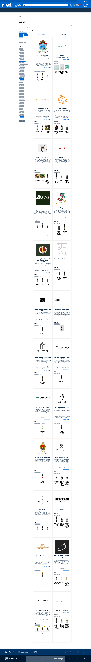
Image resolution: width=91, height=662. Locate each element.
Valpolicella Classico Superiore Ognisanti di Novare (67, 525)
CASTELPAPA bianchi (48, 132)
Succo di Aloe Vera (42, 432)
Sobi (47, 532)
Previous (33, 79)
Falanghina (42, 633)
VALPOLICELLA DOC (64, 278)
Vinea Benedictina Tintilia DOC (62, 432)
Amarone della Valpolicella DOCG (56, 132)
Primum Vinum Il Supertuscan (42, 481)
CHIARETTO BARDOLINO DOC (59, 278)
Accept (61, 659)
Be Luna (37, 532)
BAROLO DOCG (61, 582)
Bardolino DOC (61, 131)
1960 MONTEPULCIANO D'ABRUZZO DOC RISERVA (56, 626)
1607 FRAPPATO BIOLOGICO (56, 181)
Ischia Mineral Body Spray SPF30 (61, 72)
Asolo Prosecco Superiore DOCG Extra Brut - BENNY (42, 232)
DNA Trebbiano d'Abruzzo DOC (42, 580)
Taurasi (48, 284)
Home (20, 16)
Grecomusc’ (42, 284)
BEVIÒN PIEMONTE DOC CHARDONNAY (67, 584)
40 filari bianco (37, 634)
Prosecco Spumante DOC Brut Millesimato (67, 483)
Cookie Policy (60, 658)
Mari (42, 532)
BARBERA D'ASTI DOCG (56, 583)
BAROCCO (61, 180)
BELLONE (37, 131)
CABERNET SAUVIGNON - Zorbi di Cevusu (47, 182)
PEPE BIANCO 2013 (64, 232)
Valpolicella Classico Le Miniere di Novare (62, 525)
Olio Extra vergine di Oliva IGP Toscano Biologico (42, 81)
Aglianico (37, 284)
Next (51, 79)
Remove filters (22, 120)
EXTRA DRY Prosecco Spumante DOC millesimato (62, 483)
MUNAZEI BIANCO (61, 333)
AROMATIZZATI (37, 181)
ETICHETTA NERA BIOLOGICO (67, 181)
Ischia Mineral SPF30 (67, 72)
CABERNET (42, 131)
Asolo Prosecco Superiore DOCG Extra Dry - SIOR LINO (48, 232)
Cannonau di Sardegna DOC (67, 132)
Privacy (55, 658)
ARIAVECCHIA (42, 333)
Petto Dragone (61, 381)
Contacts (83, 658)
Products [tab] (63, 34)
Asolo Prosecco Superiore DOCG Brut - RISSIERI (37, 232)
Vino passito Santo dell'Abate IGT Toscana (47, 81)
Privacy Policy (71, 658)
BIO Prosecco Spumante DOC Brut (56, 482)
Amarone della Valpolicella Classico (56, 524)
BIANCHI (42, 180)
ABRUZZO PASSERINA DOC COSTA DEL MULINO (67, 626)
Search (20, 25)
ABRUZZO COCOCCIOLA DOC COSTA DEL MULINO (62, 626)
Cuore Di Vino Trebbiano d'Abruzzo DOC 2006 (59, 233)
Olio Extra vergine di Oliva (37, 80)
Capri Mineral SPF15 (56, 72)
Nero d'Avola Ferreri (42, 383)
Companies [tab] (43, 34)
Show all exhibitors (25, 6)
